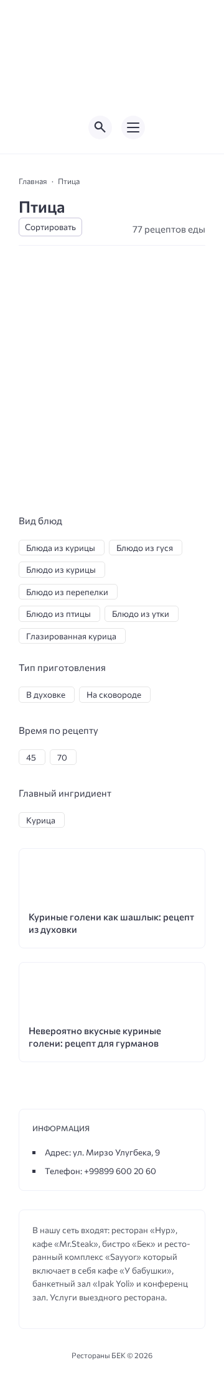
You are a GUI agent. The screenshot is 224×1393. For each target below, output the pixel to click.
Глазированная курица (71, 636)
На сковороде (113, 694)
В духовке (45, 694)
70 (62, 757)
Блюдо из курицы (61, 569)
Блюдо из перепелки (67, 591)
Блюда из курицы (60, 547)
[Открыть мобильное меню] (133, 127)
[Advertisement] (112, 395)
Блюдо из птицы (58, 613)
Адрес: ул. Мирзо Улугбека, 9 (102, 1152)
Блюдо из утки (140, 613)
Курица (40, 820)
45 (31, 757)
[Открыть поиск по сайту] (100, 127)
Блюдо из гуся (144, 547)
